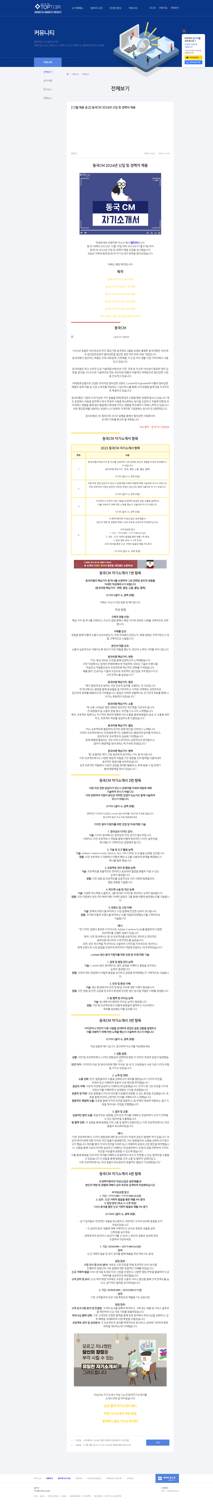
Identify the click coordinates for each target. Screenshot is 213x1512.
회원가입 (163, 8)
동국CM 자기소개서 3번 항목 (120, 301)
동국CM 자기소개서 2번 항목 (120, 294)
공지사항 (47, 80)
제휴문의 (175, 8)
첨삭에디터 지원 (64, 1478)
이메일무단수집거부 (114, 1478)
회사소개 (37, 1478)
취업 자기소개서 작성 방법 (120, 1413)
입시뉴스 (47, 89)
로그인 (153, 8)
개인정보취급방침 (94, 1478)
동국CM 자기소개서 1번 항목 (120, 286)
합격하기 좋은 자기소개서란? (120, 1421)
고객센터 (129, 1478)
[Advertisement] (120, 131)
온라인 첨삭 (115, 8)
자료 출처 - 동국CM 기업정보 (154, 427)
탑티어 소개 (96, 8)
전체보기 (47, 72)
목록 (158, 1442)
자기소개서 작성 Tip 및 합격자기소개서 (120, 316)
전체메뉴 (78, 8)
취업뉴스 (47, 98)
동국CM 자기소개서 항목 (120, 279)
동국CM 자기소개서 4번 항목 (120, 309)
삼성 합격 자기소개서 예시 (120, 1406)
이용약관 (78, 1478)
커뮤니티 (133, 8)
